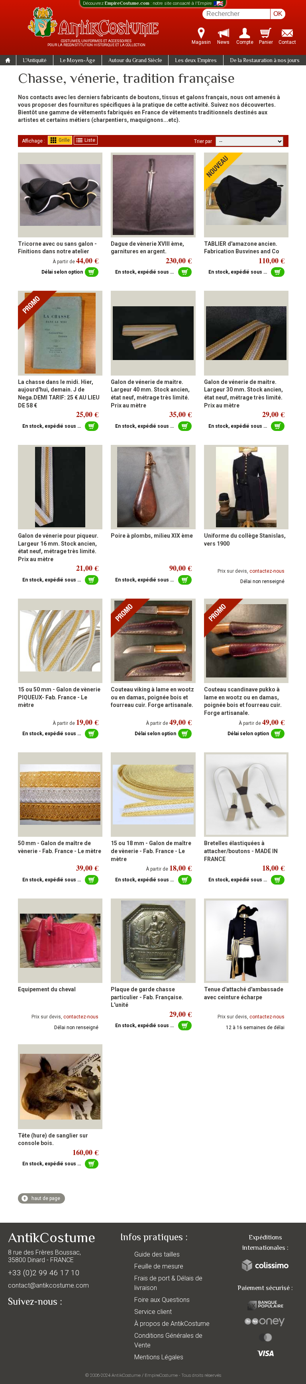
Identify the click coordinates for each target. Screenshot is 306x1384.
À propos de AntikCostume (172, 1323)
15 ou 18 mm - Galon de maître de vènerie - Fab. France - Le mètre (151, 851)
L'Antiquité (35, 61)
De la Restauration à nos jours (265, 61)
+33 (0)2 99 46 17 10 (44, 1272)
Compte (244, 42)
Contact (287, 42)
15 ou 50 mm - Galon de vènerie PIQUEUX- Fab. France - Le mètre (59, 697)
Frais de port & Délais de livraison (168, 1283)
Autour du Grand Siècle (135, 61)
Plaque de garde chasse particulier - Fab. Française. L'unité (147, 997)
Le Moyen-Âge (77, 61)
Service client (153, 1311)
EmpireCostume (161, 1375)
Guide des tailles (157, 1254)
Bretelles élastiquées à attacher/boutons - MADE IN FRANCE (241, 851)
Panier (266, 42)
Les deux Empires (196, 61)
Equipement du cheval (47, 989)
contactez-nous (266, 571)
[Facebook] (28, 1320)
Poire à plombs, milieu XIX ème (152, 535)
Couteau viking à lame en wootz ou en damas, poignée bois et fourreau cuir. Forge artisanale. (152, 697)
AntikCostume (126, 1375)
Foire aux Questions (162, 1300)
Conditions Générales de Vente (168, 1340)
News (223, 42)
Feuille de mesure (158, 1266)
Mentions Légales (158, 1357)
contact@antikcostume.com (48, 1285)
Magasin (201, 42)
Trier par (203, 141)
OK (277, 13)
